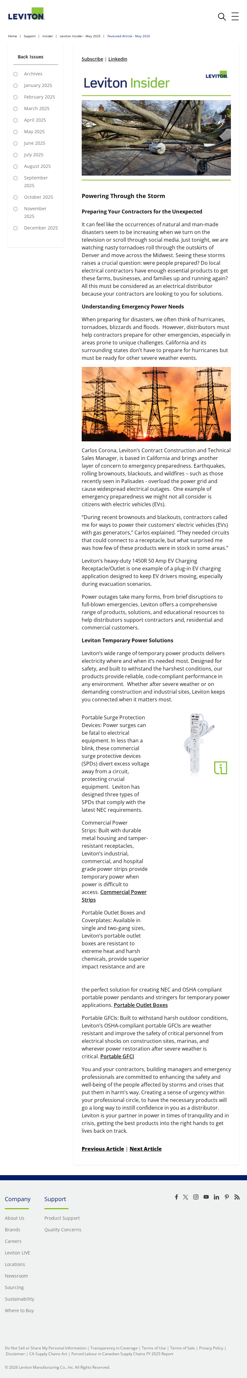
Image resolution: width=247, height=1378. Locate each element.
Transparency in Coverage (114, 1348)
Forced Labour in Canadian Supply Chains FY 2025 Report (122, 1353)
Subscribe (92, 59)
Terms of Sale (182, 1348)
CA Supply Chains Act (48, 1353)
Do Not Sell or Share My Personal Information (45, 1348)
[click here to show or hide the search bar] (222, 17)
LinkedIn (117, 59)
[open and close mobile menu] (235, 16)
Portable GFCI (117, 1056)
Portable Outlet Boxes (141, 1005)
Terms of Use (154, 1348)
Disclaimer (15, 1353)
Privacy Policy (211, 1348)
